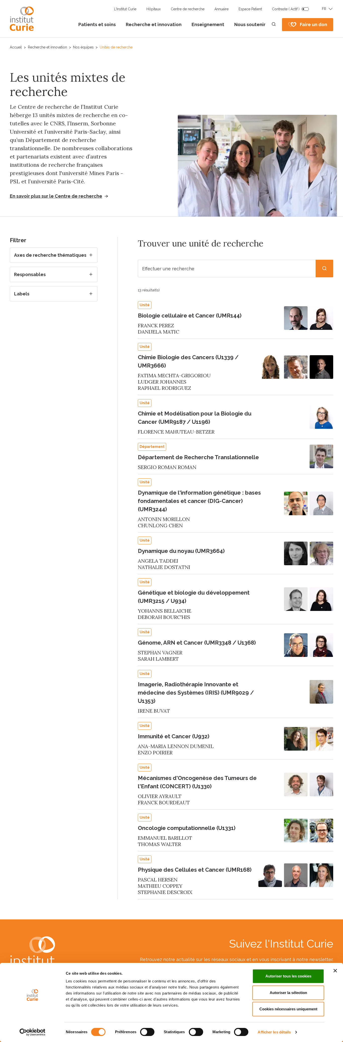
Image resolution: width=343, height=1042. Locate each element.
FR (324, 9)
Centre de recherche (187, 9)
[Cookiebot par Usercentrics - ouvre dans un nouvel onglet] (32, 1032)
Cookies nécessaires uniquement (288, 1009)
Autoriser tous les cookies (288, 976)
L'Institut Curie (125, 9)
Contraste (286, 9)
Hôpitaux (153, 9)
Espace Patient (250, 9)
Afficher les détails (274, 1032)
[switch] (147, 1032)
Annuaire (221, 9)
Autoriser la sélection (288, 993)
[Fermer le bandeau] (335, 970)
